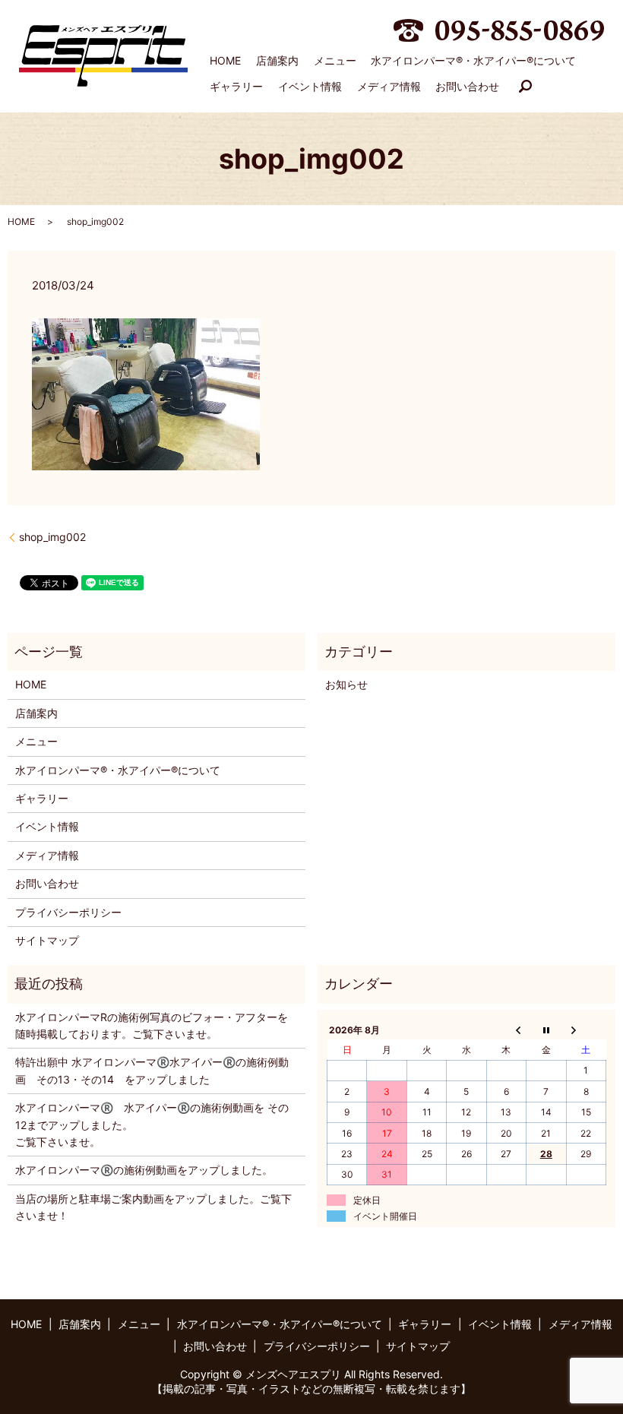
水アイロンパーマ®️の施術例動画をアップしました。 (144, 1169)
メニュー (335, 60)
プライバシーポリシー (68, 912)
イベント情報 (310, 86)
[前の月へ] (506, 1029)
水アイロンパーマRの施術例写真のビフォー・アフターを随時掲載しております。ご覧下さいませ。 (151, 1025)
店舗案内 (277, 60)
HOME (225, 60)
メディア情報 (389, 86)
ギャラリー (236, 86)
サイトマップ (47, 940)
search (525, 86)
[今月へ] (546, 1029)
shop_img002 (52, 536)
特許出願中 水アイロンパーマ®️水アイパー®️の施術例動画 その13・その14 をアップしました (152, 1070)
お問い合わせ (467, 86)
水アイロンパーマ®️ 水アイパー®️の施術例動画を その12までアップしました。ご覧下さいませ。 (152, 1124)
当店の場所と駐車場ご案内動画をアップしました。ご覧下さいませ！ (153, 1207)
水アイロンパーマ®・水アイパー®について (473, 60)
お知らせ (346, 684)
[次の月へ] (586, 1029)
